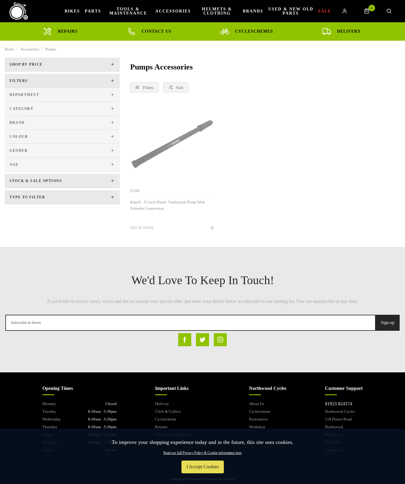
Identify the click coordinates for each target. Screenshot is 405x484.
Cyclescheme (165, 419)
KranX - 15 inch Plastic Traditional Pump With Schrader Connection (167, 205)
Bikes (72, 11)
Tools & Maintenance (128, 11)
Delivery (162, 403)
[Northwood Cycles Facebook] (184, 339)
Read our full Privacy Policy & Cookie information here (202, 453)
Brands (253, 11)
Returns (161, 427)
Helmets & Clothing (217, 11)
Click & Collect (168, 411)
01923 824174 (338, 403)
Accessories (173, 11)
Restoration (258, 419)
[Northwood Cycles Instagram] (220, 339)
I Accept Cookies (202, 466)
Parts (93, 11)
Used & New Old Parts (290, 11)
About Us (256, 403)
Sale (324, 11)
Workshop (257, 427)
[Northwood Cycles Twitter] (202, 339)
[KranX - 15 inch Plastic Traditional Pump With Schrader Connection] (172, 144)
